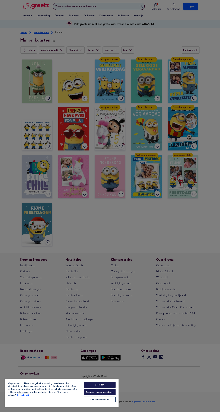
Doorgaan (99, 385)
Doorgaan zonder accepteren (99, 392)
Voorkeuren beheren (99, 399)
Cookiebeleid (23, 395)
